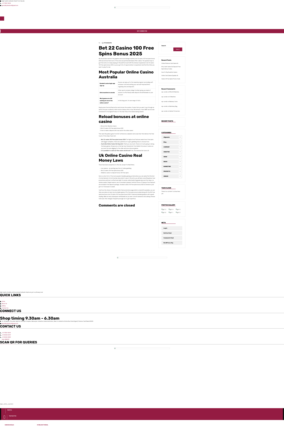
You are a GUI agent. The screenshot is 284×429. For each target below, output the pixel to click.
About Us (8, 22)
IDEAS (165, 161)
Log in (165, 228)
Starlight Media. (42, 425)
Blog (165, 142)
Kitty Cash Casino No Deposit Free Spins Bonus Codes (171, 68)
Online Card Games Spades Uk (169, 75)
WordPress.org (168, 242)
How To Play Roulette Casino (169, 72)
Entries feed (167, 233)
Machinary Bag (173, 106)
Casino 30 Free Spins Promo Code (170, 79)
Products (16, 22)
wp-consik (164, 92)
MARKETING (167, 166)
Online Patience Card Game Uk (169, 63)
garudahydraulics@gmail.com (17, 412)
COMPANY (167, 147)
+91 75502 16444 (15, 418)
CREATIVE (167, 152)
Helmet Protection (174, 111)
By (99, 43)
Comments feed (169, 238)
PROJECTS (167, 171)
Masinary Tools (173, 101)
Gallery (24, 22)
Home (1, 22)
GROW (165, 156)
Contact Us (31, 22)
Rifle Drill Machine (174, 92)
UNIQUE (166, 176)
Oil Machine (172, 96)
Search (163, 45)
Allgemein (167, 137)
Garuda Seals (9, 425)
